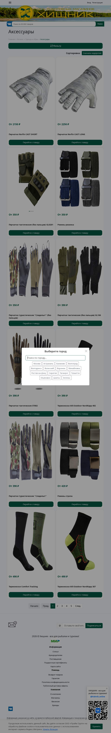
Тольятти (75, 373)
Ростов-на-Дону (38, 373)
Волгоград (73, 363)
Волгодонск (36, 368)
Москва (36, 363)
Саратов (53, 373)
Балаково (60, 363)
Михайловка (74, 368)
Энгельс (66, 378)
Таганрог (64, 373)
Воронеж (61, 368)
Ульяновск (45, 378)
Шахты (56, 378)
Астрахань (48, 363)
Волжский (49, 368)
